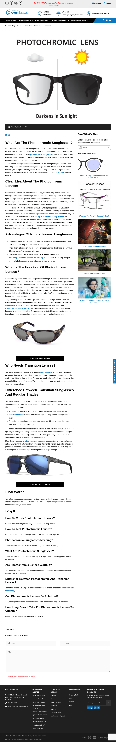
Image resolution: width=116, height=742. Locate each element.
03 (26, 127)
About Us (53, 709)
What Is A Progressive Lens (94, 273)
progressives (58, 502)
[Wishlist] (107, 20)
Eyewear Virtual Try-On (40, 715)
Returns (53, 699)
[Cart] (110, 20)
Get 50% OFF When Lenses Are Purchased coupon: (53, 3)
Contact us (54, 706)
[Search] (104, 20)
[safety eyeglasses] (7, 3)
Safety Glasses (10, 20)
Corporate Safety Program (101, 13)
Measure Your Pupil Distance (39, 707)
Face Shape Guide (38, 718)
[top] (2, 736)
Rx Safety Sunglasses (40, 20)
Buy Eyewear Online (39, 695)
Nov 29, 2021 (16, 127)
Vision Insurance (38, 728)
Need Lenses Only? (39, 725)
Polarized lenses (16, 415)
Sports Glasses (75, 20)
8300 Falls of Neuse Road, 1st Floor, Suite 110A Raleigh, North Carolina (16, 697)
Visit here (60, 172)
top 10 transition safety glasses (51, 217)
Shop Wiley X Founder (40, 485)
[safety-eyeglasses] (11, 3)
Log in (108, 3)
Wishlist (71, 698)
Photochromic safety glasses (17, 308)
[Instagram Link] (16, 3)
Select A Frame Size (39, 699)
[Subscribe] (108, 147)
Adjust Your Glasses (39, 702)
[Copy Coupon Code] (57, 5)
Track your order (56, 702)
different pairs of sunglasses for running (26, 258)
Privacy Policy (27, 736)
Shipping (53, 695)
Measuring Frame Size (39, 721)
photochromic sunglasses (41, 154)
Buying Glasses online (40, 711)
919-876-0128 (48, 15)
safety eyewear (45, 372)
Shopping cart (73, 695)
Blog (7, 135)
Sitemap (71, 702)
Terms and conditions (40, 736)
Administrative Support (58, 716)
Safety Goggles (24, 20)
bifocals (69, 502)
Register (97, 3)
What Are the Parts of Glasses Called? (94, 216)
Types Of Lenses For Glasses (94, 246)
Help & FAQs (17, 736)
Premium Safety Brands (59, 20)
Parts (84, 20)
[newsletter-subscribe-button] (108, 703)
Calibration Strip (56, 712)
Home (7, 26)
